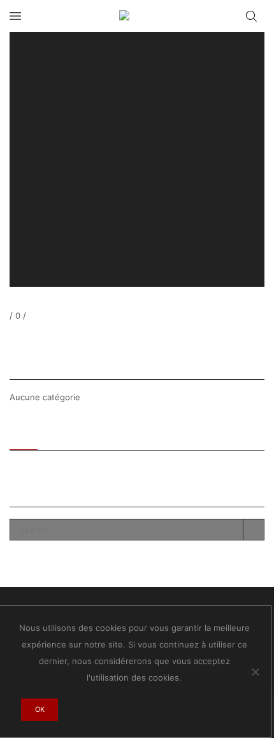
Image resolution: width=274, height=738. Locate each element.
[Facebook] (12, 337)
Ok (40, 709)
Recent (24, 435)
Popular (65, 435)
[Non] (255, 671)
